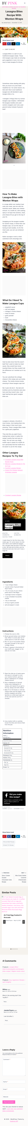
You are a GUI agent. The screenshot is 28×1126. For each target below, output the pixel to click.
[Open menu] (24, 3)
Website (5, 1097)
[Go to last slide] (4, 922)
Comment (6, 1059)
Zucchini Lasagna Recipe (13, 468)
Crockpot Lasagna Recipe (13, 495)
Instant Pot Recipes (19, 7)
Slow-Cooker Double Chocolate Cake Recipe (7, 877)
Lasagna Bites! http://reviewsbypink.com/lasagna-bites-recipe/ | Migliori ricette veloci (13, 969)
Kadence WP (14, 1121)
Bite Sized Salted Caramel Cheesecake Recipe (20, 877)
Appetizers (5, 7)
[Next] (23, 922)
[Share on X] (13, 43)
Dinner (11, 7)
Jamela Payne (6, 22)
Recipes (14, 8)
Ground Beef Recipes (8, 841)
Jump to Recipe (9, 49)
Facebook (7, 803)
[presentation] (14, 904)
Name (5, 1082)
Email (5, 1089)
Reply (5, 1001)
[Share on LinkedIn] (18, 43)
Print (7, 555)
